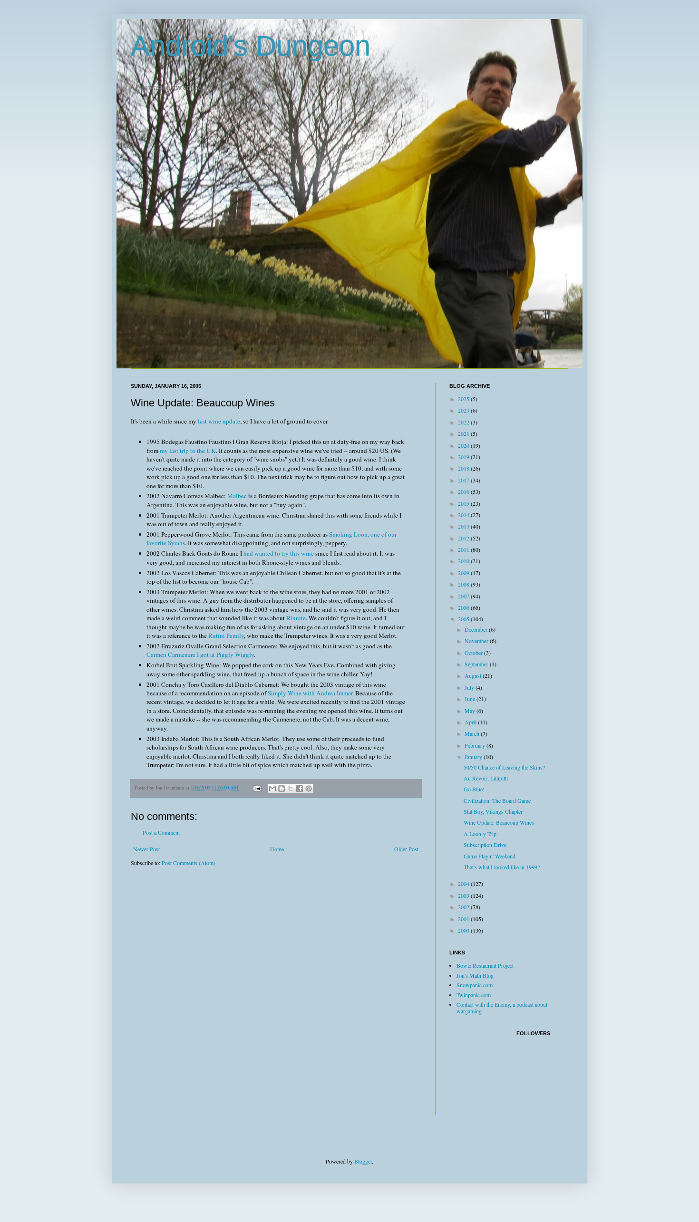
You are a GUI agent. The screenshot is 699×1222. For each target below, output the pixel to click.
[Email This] (272, 788)
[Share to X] (290, 788)
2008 (464, 584)
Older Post (406, 849)
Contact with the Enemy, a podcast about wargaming (501, 1008)
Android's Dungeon (250, 46)
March (473, 733)
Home (277, 849)
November (477, 641)
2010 (464, 561)
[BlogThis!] (281, 788)
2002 (464, 907)
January (474, 756)
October (474, 652)
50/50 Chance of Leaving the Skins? (504, 767)
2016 (464, 491)
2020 (464, 445)
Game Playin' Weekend (489, 856)
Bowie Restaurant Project (485, 965)
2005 (464, 619)
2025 (464, 399)
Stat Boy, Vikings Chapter (493, 811)
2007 (464, 596)
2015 (464, 503)
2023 (464, 410)
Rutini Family (226, 635)
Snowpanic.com (474, 985)
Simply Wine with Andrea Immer (310, 693)
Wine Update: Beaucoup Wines (499, 822)
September (477, 664)
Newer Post (146, 849)
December (477, 629)
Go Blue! (474, 789)
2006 (464, 607)
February (475, 745)
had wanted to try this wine (278, 553)
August (474, 675)
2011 (464, 549)
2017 (464, 480)
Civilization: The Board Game (497, 800)
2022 (464, 422)
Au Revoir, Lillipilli (486, 778)
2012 (464, 538)
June (470, 698)
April (471, 722)
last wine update (219, 421)
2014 (464, 515)
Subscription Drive (485, 844)
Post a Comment (161, 832)
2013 (464, 526)
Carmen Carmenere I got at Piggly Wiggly (200, 654)
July (470, 687)
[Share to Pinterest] (308, 788)
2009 (464, 573)
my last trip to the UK (188, 450)
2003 (464, 895)
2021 (464, 433)
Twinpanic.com (473, 995)
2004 (464, 883)
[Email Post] (257, 787)
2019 (464, 457)
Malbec (237, 495)
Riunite (296, 618)
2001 (464, 919)
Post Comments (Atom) (188, 862)
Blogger (363, 1161)
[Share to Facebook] (299, 788)
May (470, 710)
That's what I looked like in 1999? (502, 867)
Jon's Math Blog (475, 975)
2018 (464, 468)
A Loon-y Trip (480, 833)
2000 (464, 930)
